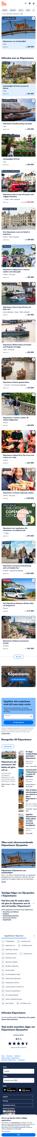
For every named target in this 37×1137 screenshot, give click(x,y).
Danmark (9, 1056)
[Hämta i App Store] (24, 1090)
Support (5, 1097)
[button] (18, 32)
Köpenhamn (22, 1017)
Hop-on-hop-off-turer (10, 918)
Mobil (4, 1086)
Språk (5, 1067)
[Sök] (25, 3)
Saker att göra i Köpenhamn (10, 1058)
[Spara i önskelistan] (33, 18)
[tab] (13, 935)
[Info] (21, 13)
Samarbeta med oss (9, 1105)
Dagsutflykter (7, 920)
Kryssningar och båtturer (11, 912)
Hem (2, 1056)
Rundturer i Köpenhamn (8, 1060)
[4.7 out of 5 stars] (18, 1043)
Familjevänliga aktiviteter (11, 916)
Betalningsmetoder (9, 1109)
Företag (5, 1101)
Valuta (5, 1076)
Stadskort (6, 914)
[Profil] (34, 3)
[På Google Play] (9, 1090)
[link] (18, 32)
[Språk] (29, 3)
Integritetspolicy (5, 733)
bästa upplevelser (12, 1019)
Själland (17, 1056)
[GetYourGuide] (3, 3)
